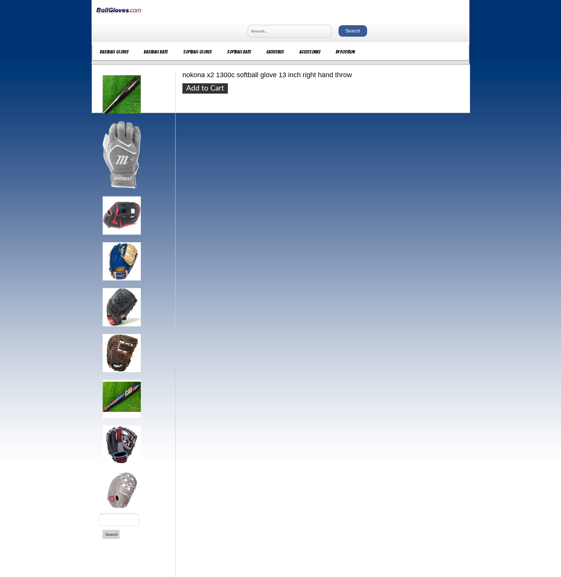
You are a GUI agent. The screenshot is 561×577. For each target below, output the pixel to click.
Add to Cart (205, 88)
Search (111, 534)
